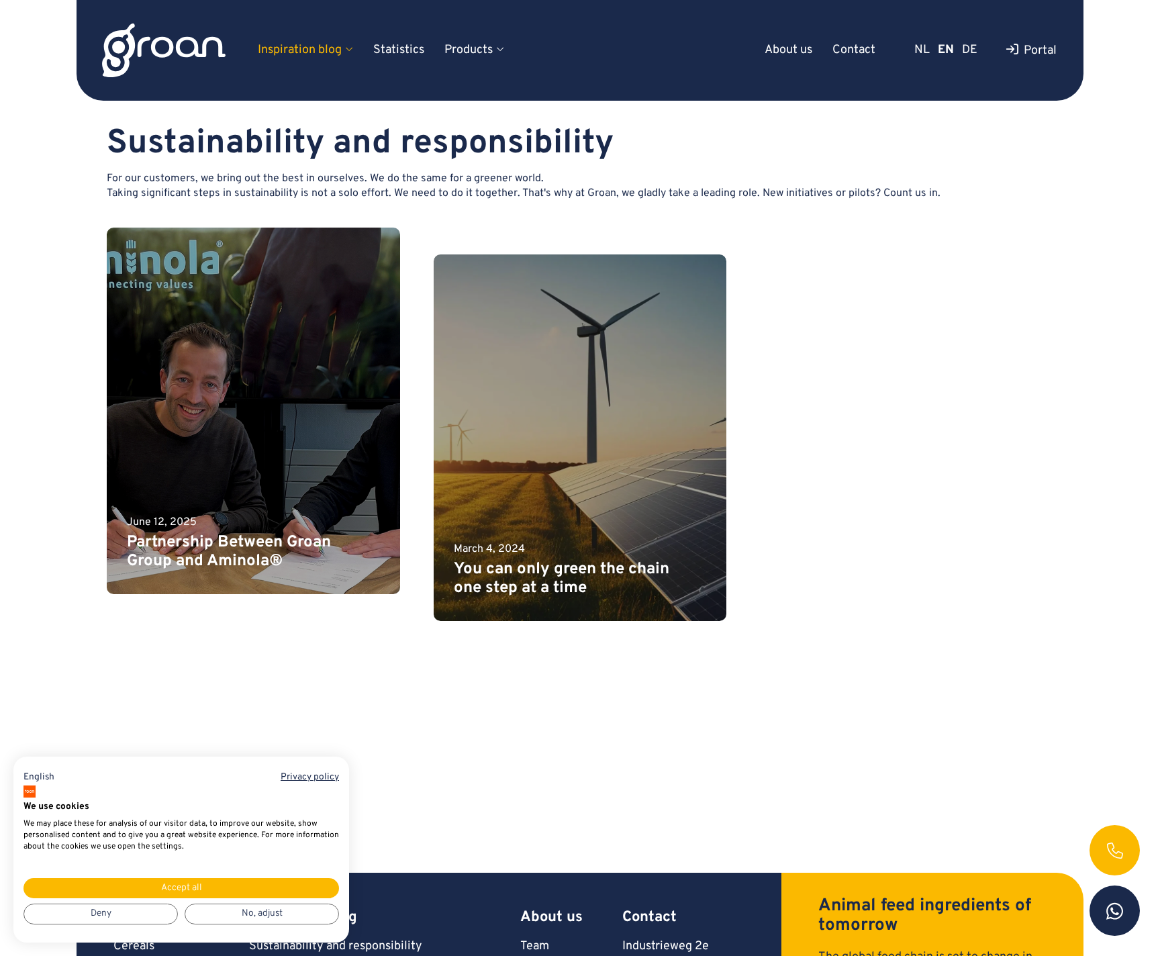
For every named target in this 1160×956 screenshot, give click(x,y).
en (946, 50)
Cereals (133, 946)
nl (922, 50)
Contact (853, 50)
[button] (38, 777)
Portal (1040, 50)
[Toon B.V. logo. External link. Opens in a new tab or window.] (29, 791)
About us (788, 50)
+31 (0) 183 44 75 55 (1115, 850)
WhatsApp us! (1115, 911)
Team (534, 946)
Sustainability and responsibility (335, 946)
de (969, 50)
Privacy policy (310, 777)
